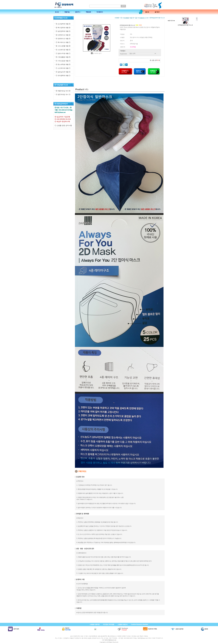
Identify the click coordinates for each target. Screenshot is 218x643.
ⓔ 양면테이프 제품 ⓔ (63, 38)
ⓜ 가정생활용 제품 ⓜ (63, 57)
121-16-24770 (102, 636)
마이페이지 (100, 12)
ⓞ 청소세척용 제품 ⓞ (63, 64)
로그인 (57, 12)
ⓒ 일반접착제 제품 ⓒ (63, 31)
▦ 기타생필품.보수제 (141, 18)
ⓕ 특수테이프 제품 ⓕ (63, 42)
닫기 (196, 19)
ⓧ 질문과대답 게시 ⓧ (63, 94)
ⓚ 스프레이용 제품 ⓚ (63, 50)
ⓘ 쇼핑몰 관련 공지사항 (63, 125)
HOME (117, 18)
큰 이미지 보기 (97, 53)
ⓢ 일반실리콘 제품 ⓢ (63, 72)
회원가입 (66, 12)
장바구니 (77, 12)
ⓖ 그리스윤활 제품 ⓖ (63, 46)
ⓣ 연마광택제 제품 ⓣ (63, 75)
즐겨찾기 (157, 12)
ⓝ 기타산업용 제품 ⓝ (63, 61)
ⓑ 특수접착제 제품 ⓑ (63, 27)
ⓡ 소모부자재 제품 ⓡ (63, 68)
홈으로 (147, 12)
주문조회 (88, 12)
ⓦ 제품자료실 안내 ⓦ (63, 91)
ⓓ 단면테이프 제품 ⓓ (63, 35)
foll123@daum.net (110, 640)
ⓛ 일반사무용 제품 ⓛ (63, 53)
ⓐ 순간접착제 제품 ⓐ (63, 24)
